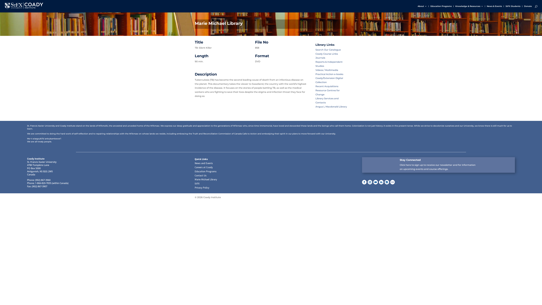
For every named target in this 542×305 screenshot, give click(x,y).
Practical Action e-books (329, 74)
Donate (528, 6)
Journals (320, 57)
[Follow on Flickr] (392, 182)
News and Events (204, 163)
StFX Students (513, 6)
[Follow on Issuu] (387, 182)
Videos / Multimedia (326, 70)
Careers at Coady (204, 167)
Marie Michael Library (206, 179)
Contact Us (200, 175)
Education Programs (441, 6)
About (421, 6)
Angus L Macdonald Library (331, 106)
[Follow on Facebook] (364, 182)
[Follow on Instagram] (370, 182)
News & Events (494, 6)
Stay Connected (410, 160)
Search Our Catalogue (328, 49)
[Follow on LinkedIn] (381, 182)
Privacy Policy (202, 187)
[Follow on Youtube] (375, 182)
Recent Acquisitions (326, 86)
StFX (197, 183)
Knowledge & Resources (467, 6)
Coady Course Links (326, 54)
